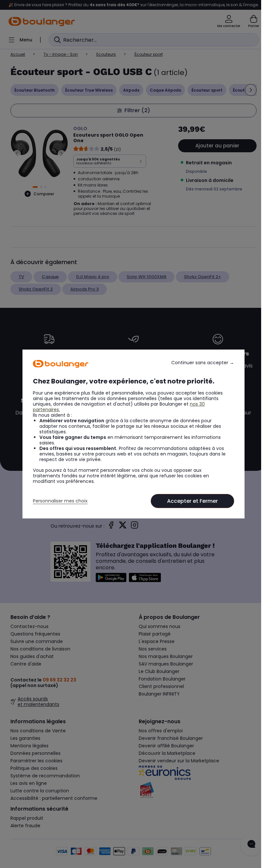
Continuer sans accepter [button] (202, 363)
